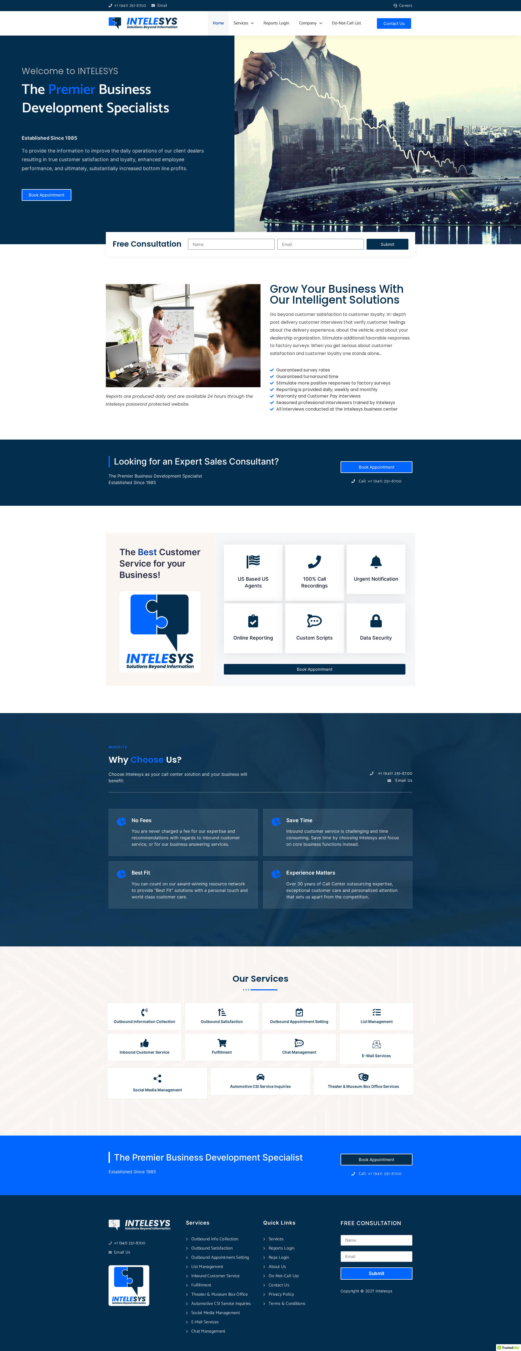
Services (241, 23)
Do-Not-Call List (346, 23)
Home (218, 23)
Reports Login (276, 23)
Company (308, 23)
